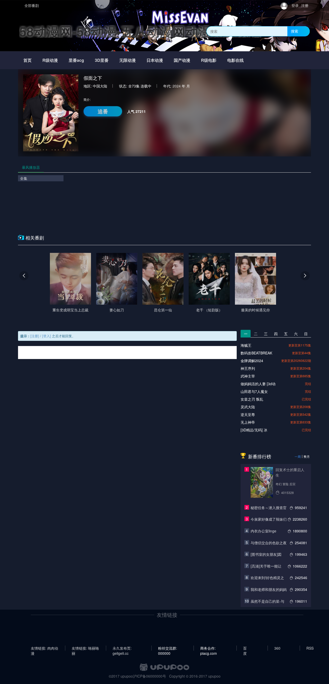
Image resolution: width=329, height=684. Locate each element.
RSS (310, 648)
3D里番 (101, 60)
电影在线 (235, 60)
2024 (176, 86)
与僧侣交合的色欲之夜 (269, 542)
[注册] (34, 335)
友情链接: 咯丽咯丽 (85, 648)
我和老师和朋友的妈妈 (269, 589)
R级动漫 (50, 60)
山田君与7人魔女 (254, 391)
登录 (295, 5)
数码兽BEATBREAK (256, 352)
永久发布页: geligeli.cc (122, 648)
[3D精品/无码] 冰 (254, 429)
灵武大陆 (248, 406)
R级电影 (208, 60)
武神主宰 (248, 376)
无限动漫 (127, 60)
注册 (304, 5)
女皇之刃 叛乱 (252, 399)
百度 (245, 648)
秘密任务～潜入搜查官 (269, 507)
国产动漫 (182, 60)
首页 (27, 60)
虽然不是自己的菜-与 (267, 601)
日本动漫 (155, 60)
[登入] (46, 335)
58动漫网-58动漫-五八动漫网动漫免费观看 (140, 31)
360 (277, 648)
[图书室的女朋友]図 (266, 554)
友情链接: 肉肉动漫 (44, 648)
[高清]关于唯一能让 (266, 566)
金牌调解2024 (252, 360)
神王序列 (248, 368)
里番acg (76, 60)
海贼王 (246, 345)
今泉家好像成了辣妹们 (269, 519)
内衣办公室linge (263, 530)
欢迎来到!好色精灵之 (267, 577)
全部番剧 (31, 5)
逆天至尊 (248, 414)
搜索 (294, 31)
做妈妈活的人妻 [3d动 (258, 383)
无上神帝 (248, 422)
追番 (103, 111)
